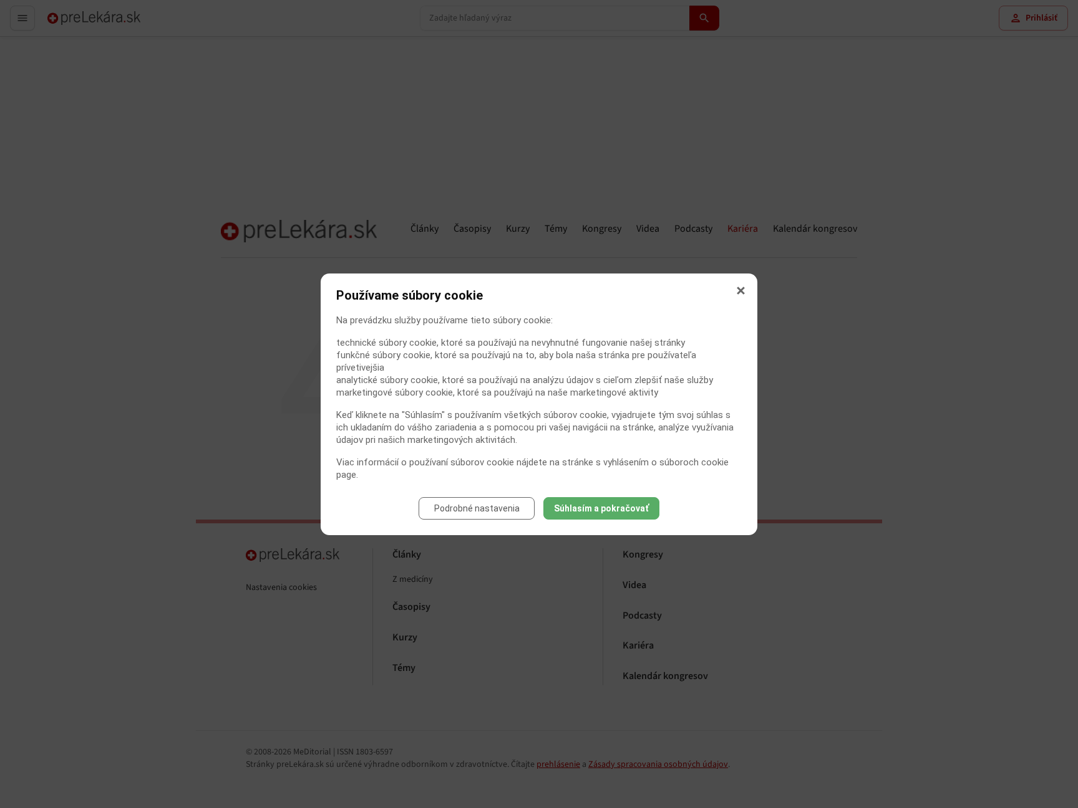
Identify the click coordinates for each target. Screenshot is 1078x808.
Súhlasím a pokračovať (601, 508)
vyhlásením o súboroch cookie (666, 462)
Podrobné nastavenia (477, 508)
